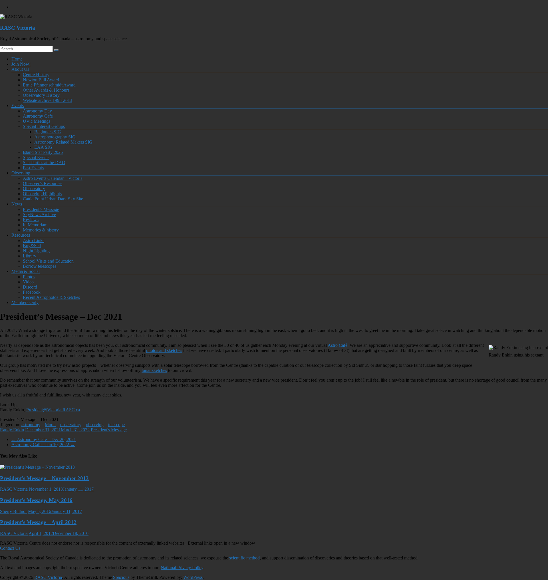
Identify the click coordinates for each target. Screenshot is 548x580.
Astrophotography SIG (55, 136)
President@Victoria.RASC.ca (53, 409)
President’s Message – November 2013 (44, 478)
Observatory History (41, 95)
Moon (50, 424)
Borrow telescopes (39, 266)
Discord (30, 287)
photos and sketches (164, 350)
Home (17, 59)
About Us (20, 69)
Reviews (31, 219)
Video (28, 281)
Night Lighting (36, 250)
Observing (20, 172)
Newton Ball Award (41, 79)
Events (17, 105)
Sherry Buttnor (13, 511)
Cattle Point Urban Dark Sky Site (53, 198)
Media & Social (25, 271)
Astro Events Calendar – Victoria (52, 178)
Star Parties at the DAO (44, 162)
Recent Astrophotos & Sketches (51, 297)
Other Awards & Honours (46, 90)
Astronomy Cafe (38, 116)
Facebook (32, 292)
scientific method (244, 557)
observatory (70, 424)
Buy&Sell (32, 245)
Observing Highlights (42, 193)
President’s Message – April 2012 (38, 522)
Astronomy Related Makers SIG (63, 142)
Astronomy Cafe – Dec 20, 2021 (43, 439)
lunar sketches (154, 370)
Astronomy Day (37, 110)
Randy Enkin (12, 429)
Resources (20, 235)
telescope (116, 424)
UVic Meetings (36, 121)
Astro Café (337, 345)
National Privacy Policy (182, 567)
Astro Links (33, 240)
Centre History (36, 74)
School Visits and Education (48, 261)
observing (95, 424)
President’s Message (41, 209)
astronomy (30, 424)
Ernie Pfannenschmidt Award (49, 84)
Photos (29, 276)
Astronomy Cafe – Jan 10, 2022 (43, 444)
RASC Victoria (17, 28)
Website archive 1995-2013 (47, 100)
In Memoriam (35, 224)
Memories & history (41, 229)
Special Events (36, 157)
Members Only (25, 302)
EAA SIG (43, 147)
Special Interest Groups (44, 126)
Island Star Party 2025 (43, 152)
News (16, 204)
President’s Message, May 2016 (36, 500)
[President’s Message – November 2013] (37, 467)
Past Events (33, 167)
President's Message (109, 429)
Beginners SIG (47, 131)
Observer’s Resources (42, 183)
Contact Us (10, 548)
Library (29, 255)
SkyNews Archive (39, 214)
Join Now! (21, 64)
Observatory (34, 188)
